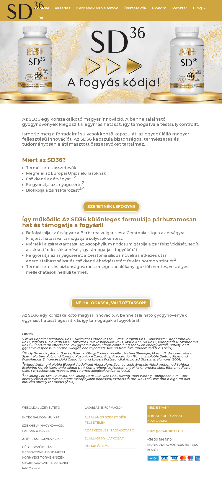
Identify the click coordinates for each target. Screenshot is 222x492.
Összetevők (135, 8)
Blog (197, 8)
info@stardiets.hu (165, 431)
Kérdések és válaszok (97, 8)
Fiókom (159, 8)
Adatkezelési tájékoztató (109, 430)
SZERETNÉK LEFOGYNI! (111, 206)
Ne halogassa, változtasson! (111, 303)
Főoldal (42, 8)
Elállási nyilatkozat (104, 438)
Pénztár (179, 8)
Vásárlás (62, 8)
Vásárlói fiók (97, 446)
